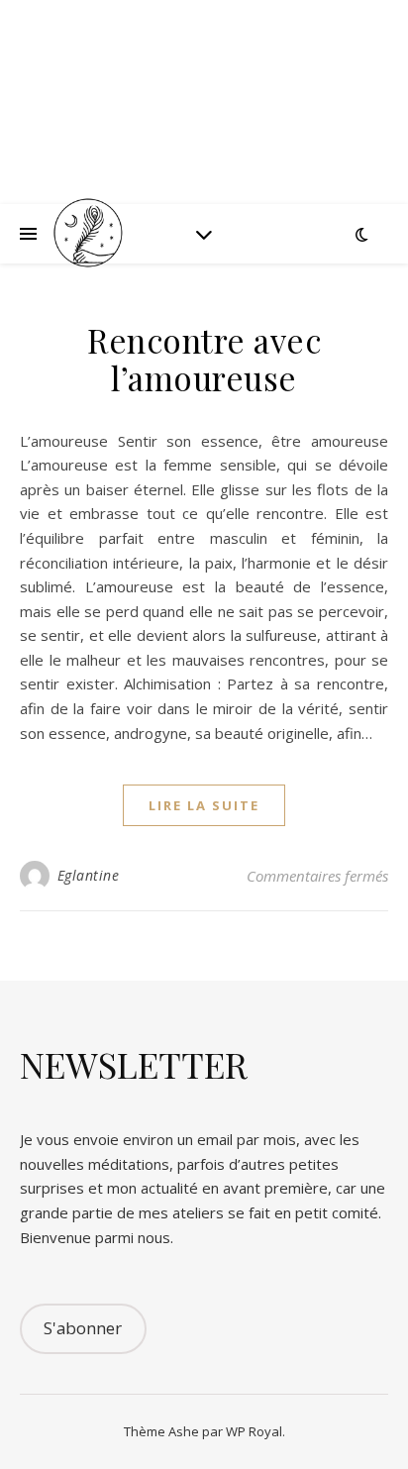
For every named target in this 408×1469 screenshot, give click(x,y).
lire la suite (204, 805)
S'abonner (83, 1327)
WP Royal (254, 1431)
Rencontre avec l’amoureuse (204, 358)
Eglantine (88, 875)
